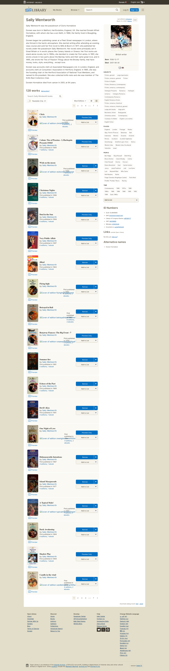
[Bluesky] (99, 630)
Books (52, 619)
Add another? (45, 91)
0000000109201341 (116, 215)
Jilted (42, 262)
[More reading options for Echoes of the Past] (96, 389)
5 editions (43, 366)
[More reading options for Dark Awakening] (96, 534)
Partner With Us (32, 621)
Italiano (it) (123, 636)
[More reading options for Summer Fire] (96, 364)
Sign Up (134, 10)
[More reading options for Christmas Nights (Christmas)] (96, 195)
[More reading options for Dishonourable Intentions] (96, 462)
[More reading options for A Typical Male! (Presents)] (96, 511)
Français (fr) (124, 629)
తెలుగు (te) (123, 648)
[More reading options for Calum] (96, 146)
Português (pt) (125, 641)
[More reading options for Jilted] (96, 267)
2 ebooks (67, 125)
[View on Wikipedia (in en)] (119, 68)
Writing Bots (78, 624)
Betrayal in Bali (46, 307)
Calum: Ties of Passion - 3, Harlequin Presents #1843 (56, 141)
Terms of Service (33, 629)
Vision (29, 616)
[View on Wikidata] (122, 68)
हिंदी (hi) (122, 631)
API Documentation (80, 619)
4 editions (43, 415)
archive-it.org (95, 666)
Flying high (45, 283)
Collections (54, 626)
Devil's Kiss (45, 407)
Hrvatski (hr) (124, 633)
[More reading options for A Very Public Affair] (96, 243)
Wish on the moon (47, 162)
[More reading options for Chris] (96, 122)
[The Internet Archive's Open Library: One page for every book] (35, 10)
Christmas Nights (47, 190)
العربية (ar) (123, 616)
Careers (30, 624)
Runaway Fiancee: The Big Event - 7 (55, 332)
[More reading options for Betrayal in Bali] (96, 316)
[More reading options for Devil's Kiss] (96, 413)
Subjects (53, 624)
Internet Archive (59, 665)
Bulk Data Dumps (79, 621)
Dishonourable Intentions (51, 456)
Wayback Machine (72, 666)
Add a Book (101, 624)
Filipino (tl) (123, 655)
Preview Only (87, 117)
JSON (141, 604)
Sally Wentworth (49, 117)
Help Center (101, 616)
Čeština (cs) (124, 619)
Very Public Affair (48, 238)
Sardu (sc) (123, 645)
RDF (137, 604)
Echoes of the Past (47, 383)
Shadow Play (45, 553)
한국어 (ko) (124, 638)
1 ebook (51, 150)
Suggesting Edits (103, 621)
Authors (53, 621)
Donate (123, 2)
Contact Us (101, 619)
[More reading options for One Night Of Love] (96, 437)
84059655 (113, 221)
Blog (28, 626)
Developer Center (80, 616)
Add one (114, 237)
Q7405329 (115, 224)
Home (52, 616)
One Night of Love (47, 428)
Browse (74, 10)
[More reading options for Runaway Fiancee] (96, 340)
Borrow (85, 166)
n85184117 (127, 218)
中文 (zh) (123, 653)
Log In (126, 10)
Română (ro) (124, 643)
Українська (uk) (125, 650)
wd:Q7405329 (119, 227)
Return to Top (55, 631)
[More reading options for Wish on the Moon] (96, 171)
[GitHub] (108, 630)
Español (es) (124, 626)
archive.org (83, 666)
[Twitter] (103, 630)
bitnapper (129, 19)
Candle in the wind (48, 574)
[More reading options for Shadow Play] (96, 559)
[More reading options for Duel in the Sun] (96, 219)
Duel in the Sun (46, 214)
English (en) (124, 624)
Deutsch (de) (124, 621)
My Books (57, 10)
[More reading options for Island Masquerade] (96, 487)
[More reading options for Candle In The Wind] (96, 584)
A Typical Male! (47, 502)
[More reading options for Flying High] (96, 292)
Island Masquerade (48, 481)
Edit (135, 20)
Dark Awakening (47, 529)
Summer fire (45, 359)
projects (54, 666)
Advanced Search (56, 629)
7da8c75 (139, 666)
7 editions (43, 150)
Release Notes (102, 626)
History (129, 21)
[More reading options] (96, 166)
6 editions (43, 197)
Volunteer (30, 619)
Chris (42, 114)
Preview (34, 130)
